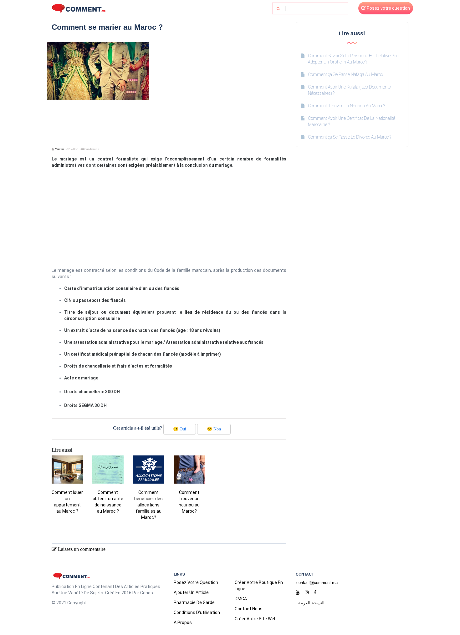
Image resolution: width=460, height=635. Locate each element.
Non (214, 429)
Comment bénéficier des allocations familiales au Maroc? (148, 505)
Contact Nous (249, 608)
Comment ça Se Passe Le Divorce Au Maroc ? (349, 137)
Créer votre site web (256, 618)
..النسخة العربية (310, 602)
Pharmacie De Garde (194, 602)
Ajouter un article (191, 592)
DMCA (241, 598)
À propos (183, 622)
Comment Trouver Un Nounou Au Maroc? (346, 105)
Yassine (59, 149)
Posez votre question (388, 8)
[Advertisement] (219, 86)
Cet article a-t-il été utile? (137, 428)
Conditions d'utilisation (197, 612)
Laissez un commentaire (81, 549)
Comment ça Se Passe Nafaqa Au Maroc (345, 74)
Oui (179, 429)
